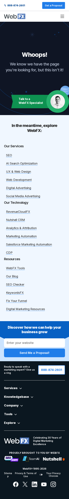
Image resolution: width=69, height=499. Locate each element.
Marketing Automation (21, 236)
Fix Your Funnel (16, 301)
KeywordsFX (15, 292)
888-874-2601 (16, 5)
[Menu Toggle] (62, 16)
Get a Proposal (53, 5)
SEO (9, 155)
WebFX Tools (15, 268)
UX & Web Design (18, 171)
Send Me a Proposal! (34, 353)
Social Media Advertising (23, 196)
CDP (9, 252)
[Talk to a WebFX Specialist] (57, 101)
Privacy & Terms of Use (26, 475)
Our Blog (12, 276)
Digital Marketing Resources (25, 309)
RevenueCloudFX (18, 211)
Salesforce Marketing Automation (29, 244)
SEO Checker (15, 284)
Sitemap (8, 475)
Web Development (19, 180)
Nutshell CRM (15, 220)
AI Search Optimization (22, 163)
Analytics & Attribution (21, 228)
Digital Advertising (18, 188)
